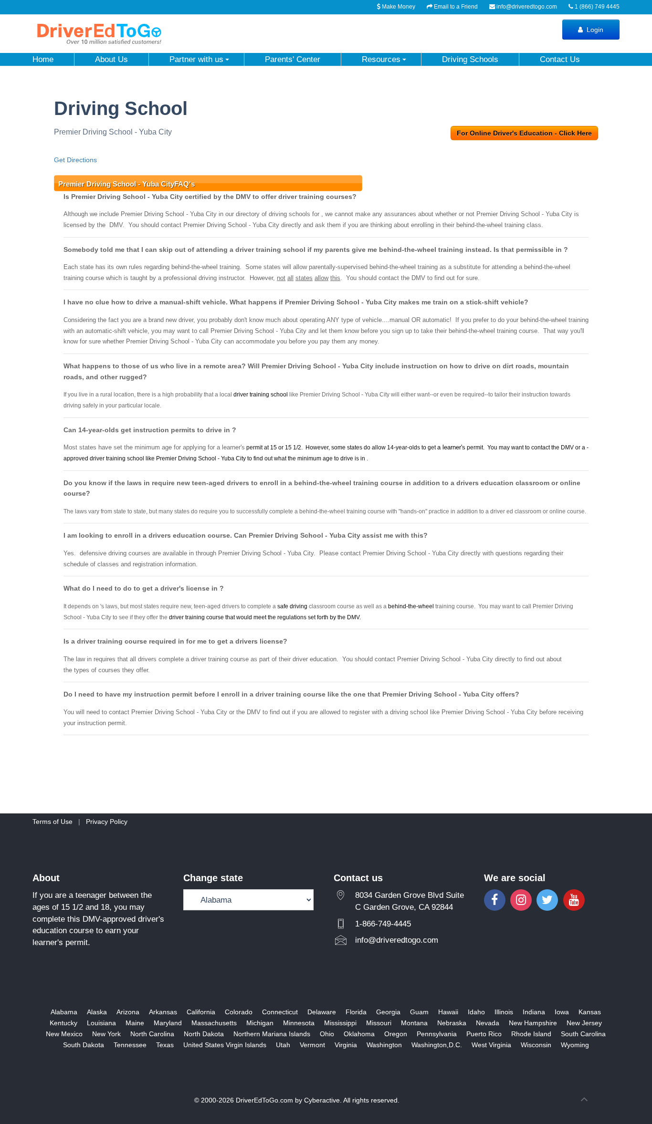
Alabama (64, 1012)
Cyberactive (322, 1100)
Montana (414, 1023)
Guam (419, 1012)
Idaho (476, 1012)
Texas (165, 1045)
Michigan (259, 1023)
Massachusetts (214, 1023)
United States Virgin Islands (224, 1045)
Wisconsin (536, 1045)
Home (42, 59)
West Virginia (491, 1045)
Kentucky (63, 1023)
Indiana (534, 1012)
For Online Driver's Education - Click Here (524, 133)
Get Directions (75, 160)
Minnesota (299, 1023)
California (201, 1012)
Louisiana (101, 1023)
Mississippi (340, 1023)
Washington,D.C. (436, 1045)
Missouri (378, 1023)
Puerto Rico (484, 1034)
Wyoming (575, 1045)
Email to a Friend (455, 6)
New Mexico (64, 1034)
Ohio (327, 1034)
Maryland (168, 1023)
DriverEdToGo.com (264, 1100)
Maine (135, 1023)
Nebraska (451, 1023)
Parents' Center (292, 59)
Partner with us (196, 59)
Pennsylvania (437, 1034)
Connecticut (280, 1012)
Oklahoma (359, 1034)
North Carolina (152, 1034)
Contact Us (560, 59)
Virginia (346, 1045)
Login (594, 29)
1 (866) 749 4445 (596, 6)
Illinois (503, 1012)
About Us (111, 59)
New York (106, 1034)
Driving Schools (470, 59)
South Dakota (83, 1045)
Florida (356, 1012)
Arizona (127, 1012)
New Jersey (584, 1023)
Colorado (238, 1012)
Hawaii (448, 1012)
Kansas (589, 1012)
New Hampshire (533, 1023)
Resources (381, 59)
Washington (384, 1045)
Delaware (321, 1012)
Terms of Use (52, 821)
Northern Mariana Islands (271, 1034)
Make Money (397, 6)
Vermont (312, 1045)
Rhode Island (531, 1034)
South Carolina (583, 1034)
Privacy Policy (106, 821)
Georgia (388, 1012)
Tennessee (130, 1045)
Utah (283, 1045)
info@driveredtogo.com (526, 6)
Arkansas (163, 1012)
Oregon (395, 1034)
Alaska (97, 1012)
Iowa (562, 1012)
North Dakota (204, 1034)
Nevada (487, 1023)
